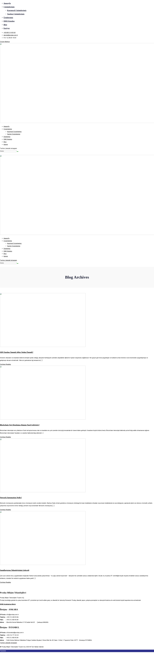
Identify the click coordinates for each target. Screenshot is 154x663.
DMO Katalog (9, 21)
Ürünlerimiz (8, 17)
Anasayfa (7, 3)
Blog (5, 25)
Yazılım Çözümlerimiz (15, 14)
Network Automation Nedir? (11, 497)
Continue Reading (5, 364)
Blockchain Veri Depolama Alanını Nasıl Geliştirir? (19, 425)
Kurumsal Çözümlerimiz (16, 10)
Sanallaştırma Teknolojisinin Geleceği (14, 570)
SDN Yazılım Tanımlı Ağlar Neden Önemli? (16, 352)
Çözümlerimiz (9, 7)
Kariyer (7, 28)
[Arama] (17, 151)
